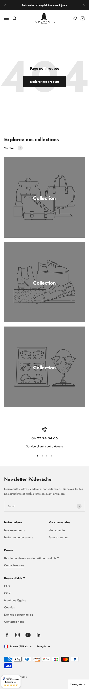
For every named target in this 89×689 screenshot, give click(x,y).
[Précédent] (5, 5)
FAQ (7, 586)
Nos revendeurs (14, 530)
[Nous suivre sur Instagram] (17, 635)
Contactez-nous (14, 565)
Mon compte (57, 530)
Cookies (9, 607)
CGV (7, 593)
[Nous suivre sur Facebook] (7, 635)
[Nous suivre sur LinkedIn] (38, 635)
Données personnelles (18, 615)
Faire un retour (58, 537)
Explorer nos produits (44, 82)
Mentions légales (15, 600)
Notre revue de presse (18, 537)
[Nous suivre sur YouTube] (28, 635)
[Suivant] (84, 5)
